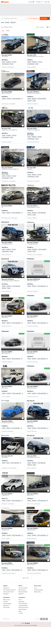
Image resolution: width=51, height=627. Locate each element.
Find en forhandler (23, 588)
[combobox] (13, 18)
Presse (20, 599)
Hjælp (20, 611)
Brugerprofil (6, 605)
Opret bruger (6, 607)
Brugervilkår (21, 601)
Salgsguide (6, 593)
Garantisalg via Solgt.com (9, 590)
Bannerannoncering (23, 607)
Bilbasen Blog (37, 592)
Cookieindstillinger (23, 605)
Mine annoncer (6, 599)
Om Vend (21, 613)
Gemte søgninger (7, 603)
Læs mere (35, 625)
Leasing (7, 30)
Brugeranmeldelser (38, 590)
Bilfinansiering (22, 590)
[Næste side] (31, 578)
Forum (35, 588)
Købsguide (21, 593)
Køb (3, 30)
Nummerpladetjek (23, 592)
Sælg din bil (6, 588)
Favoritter (5, 601)
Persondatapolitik (23, 603)
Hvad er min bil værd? (8, 592)
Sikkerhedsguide (22, 609)
